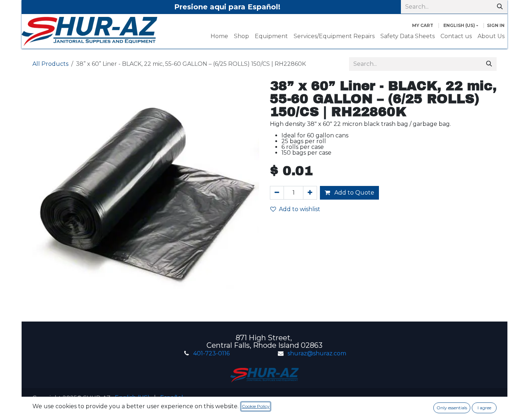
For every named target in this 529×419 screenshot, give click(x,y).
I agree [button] (484, 407)
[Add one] (310, 193)
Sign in (496, 25)
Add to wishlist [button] (299, 209)
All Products (50, 63)
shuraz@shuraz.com (317, 353)
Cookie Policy (256, 406)
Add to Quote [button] (353, 192)
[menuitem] (219, 36)
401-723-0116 (211, 353)
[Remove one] (277, 193)
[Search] (499, 7)
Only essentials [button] (452, 407)
